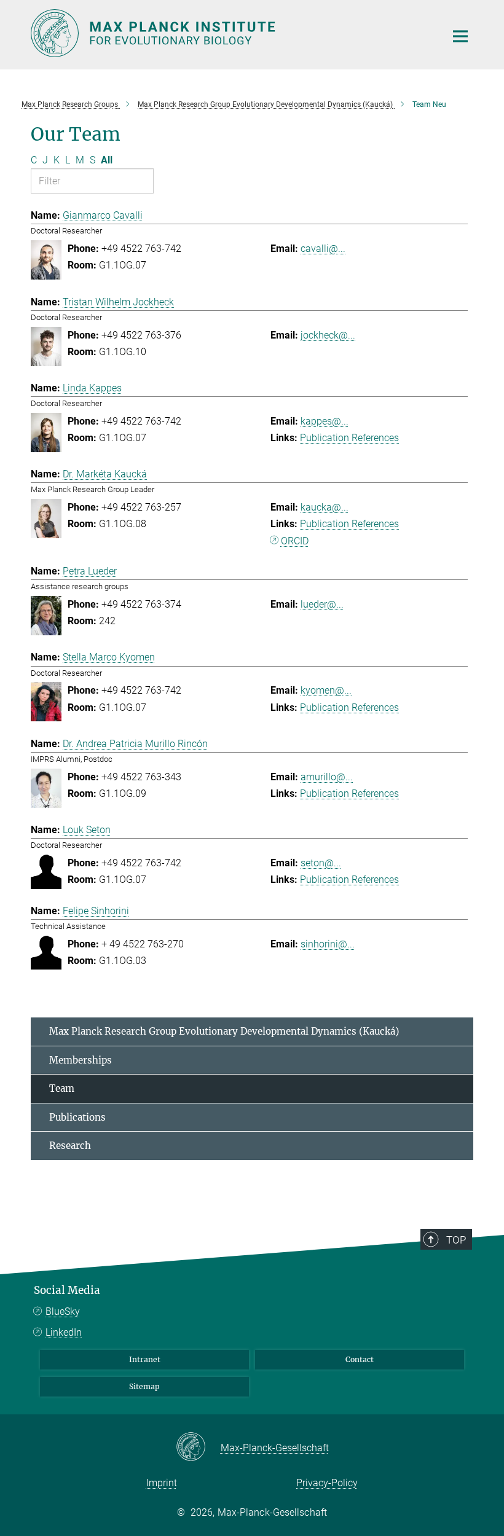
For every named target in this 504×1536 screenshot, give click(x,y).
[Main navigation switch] (460, 36)
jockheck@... (328, 335)
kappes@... (324, 421)
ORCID (295, 541)
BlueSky (62, 1311)
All (106, 160)
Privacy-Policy (327, 1483)
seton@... (321, 863)
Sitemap (144, 1386)
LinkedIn (63, 1332)
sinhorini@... (328, 944)
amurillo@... (327, 777)
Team (61, 1088)
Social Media (67, 1290)
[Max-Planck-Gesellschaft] (198, 1447)
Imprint (161, 1483)
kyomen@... (326, 690)
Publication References (349, 438)
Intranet (144, 1359)
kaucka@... (324, 507)
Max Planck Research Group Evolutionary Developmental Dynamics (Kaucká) (224, 1031)
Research (70, 1145)
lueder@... (322, 604)
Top (456, 1240)
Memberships (80, 1060)
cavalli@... (323, 248)
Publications (77, 1117)
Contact (359, 1359)
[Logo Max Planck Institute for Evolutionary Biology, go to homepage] (230, 33)
